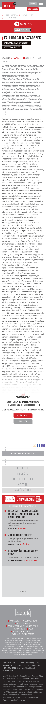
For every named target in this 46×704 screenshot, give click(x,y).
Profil (33, 4)
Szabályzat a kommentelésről (23, 626)
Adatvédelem (23, 623)
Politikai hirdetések (23, 631)
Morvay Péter (13, 544)
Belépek (23, 422)
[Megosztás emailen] (34, 445)
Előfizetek (23, 416)
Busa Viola (6, 58)
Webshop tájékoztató (23, 634)
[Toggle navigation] (41, 4)
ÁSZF (31, 629)
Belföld (23, 528)
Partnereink (20, 629)
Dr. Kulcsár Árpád (15, 560)
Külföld (16, 58)
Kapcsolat (15, 621)
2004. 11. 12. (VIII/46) (33, 58)
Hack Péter (12, 528)
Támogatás (33, 9)
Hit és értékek (31, 560)
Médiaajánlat (30, 621)
